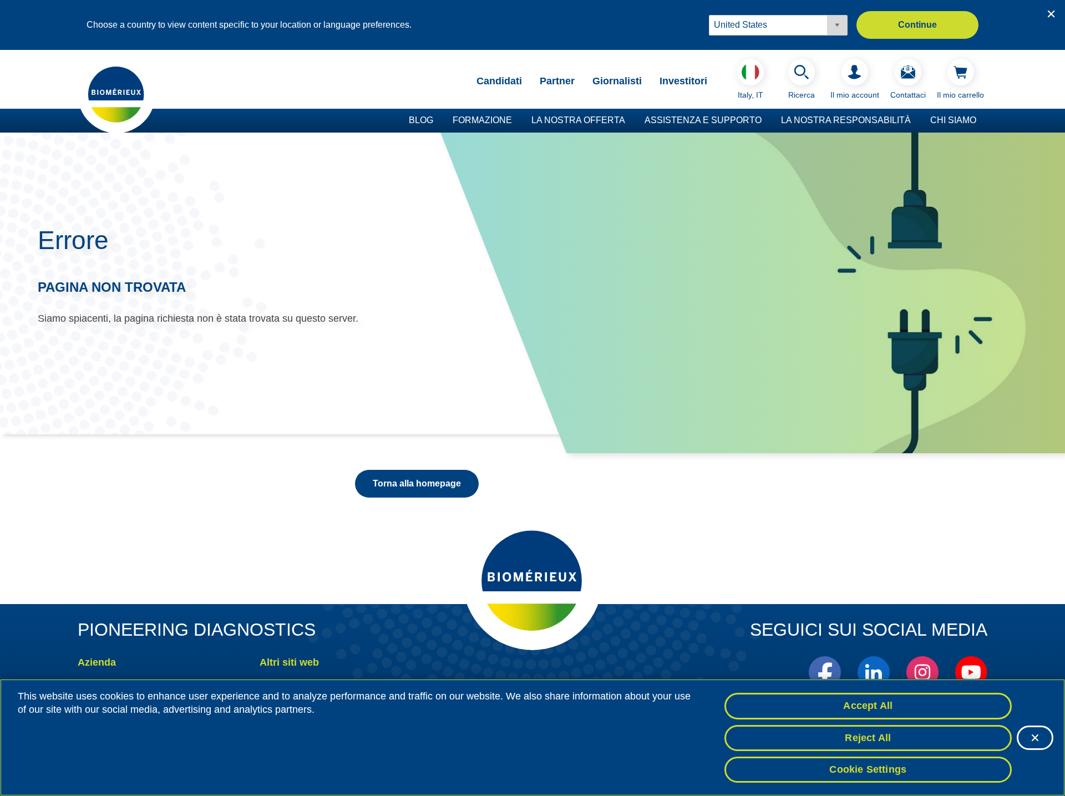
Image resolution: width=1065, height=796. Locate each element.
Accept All (867, 705)
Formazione (482, 120)
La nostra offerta (578, 120)
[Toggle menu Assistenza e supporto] (767, 121)
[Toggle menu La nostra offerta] (630, 121)
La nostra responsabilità (846, 120)
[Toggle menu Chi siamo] (981, 121)
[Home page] (116, 94)
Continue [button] (917, 24)
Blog (421, 120)
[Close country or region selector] (1051, 14)
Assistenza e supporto (703, 120)
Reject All (868, 737)
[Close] (1035, 738)
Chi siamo (953, 120)
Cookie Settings (867, 769)
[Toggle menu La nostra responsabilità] (916, 121)
